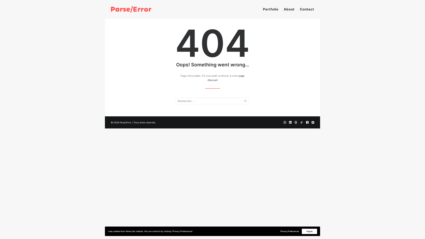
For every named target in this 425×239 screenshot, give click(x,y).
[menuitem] (272, 9)
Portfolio (270, 9)
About (289, 9)
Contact (307, 9)
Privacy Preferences (289, 231)
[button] (245, 101)
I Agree (309, 231)
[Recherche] (212, 101)
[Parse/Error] (131, 9)
